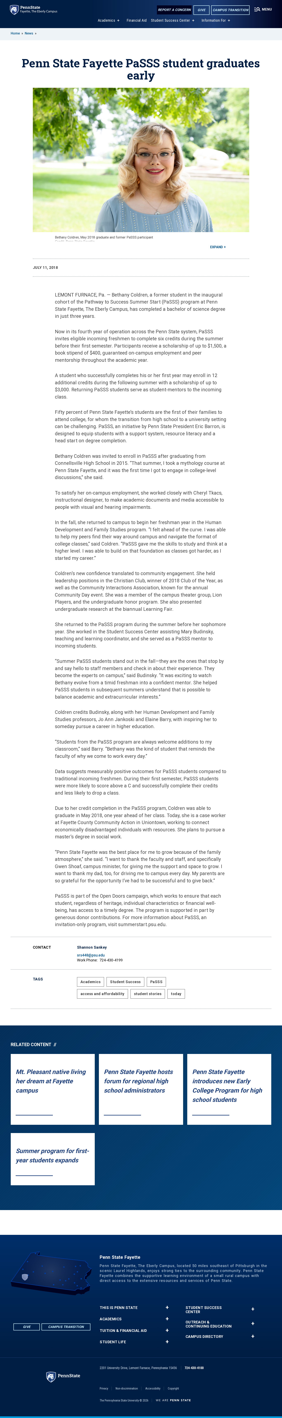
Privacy (104, 1388)
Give (201, 10)
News (29, 33)
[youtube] (57, 1306)
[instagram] (68, 1306)
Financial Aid (137, 20)
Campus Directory (204, 1337)
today (176, 994)
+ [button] (167, 1307)
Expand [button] (216, 247)
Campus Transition (230, 10)
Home (15, 33)
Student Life (113, 1342)
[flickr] (47, 1306)
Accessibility (152, 1388)
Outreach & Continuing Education (209, 1324)
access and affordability (102, 994)
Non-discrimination (127, 1388)
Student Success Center (170, 20)
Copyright (173, 1388)
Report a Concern (174, 10)
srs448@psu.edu (91, 955)
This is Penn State (118, 1308)
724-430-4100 (194, 1368)
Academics (106, 20)
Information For (214, 20)
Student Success (125, 982)
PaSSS (156, 982)
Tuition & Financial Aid (123, 1331)
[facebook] (36, 1306)
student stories (148, 994)
